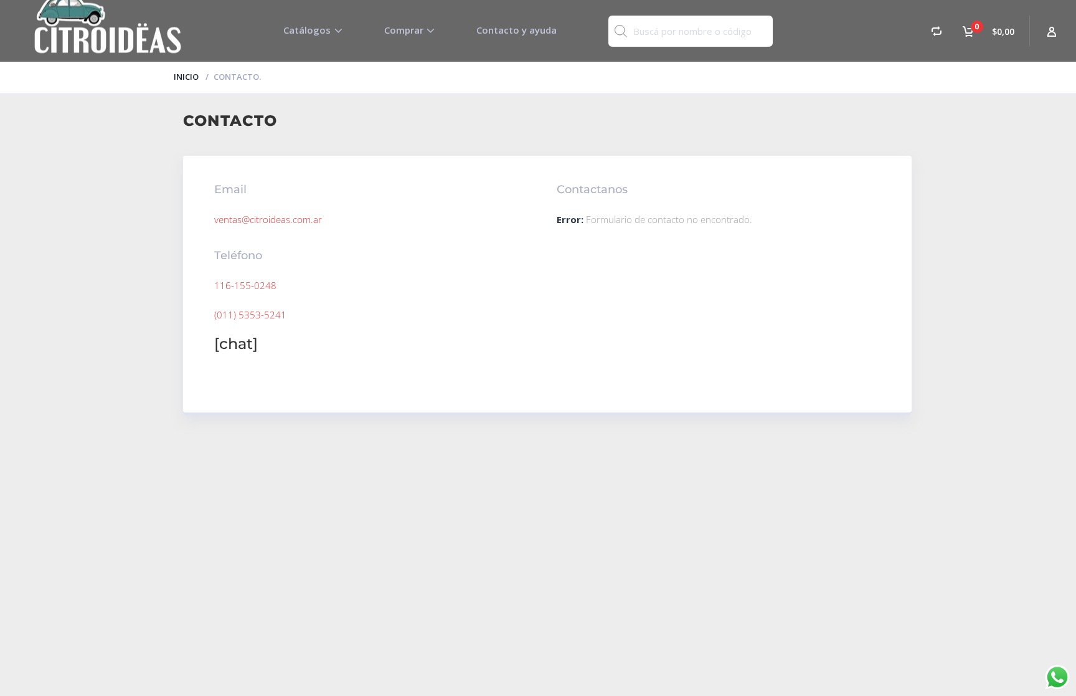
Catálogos (307, 30)
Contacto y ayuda (516, 30)
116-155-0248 (245, 285)
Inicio (186, 76)
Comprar (403, 30)
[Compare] (936, 31)
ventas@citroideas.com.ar (268, 219)
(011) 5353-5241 (250, 314)
